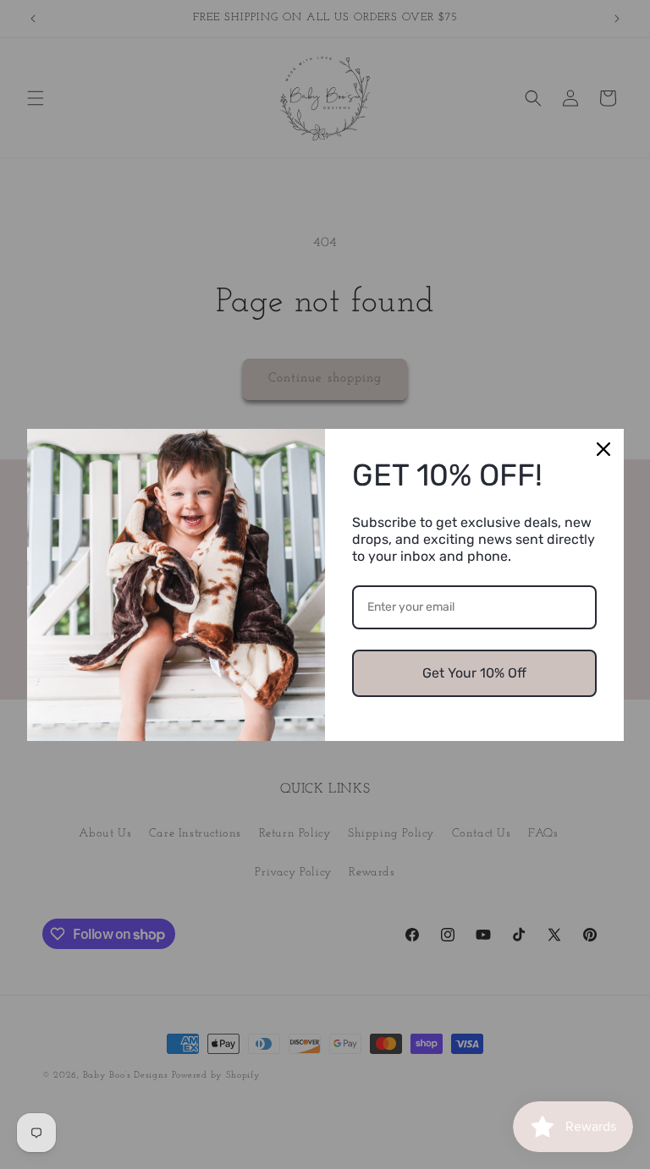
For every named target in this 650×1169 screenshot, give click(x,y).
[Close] (603, 449)
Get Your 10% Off (474, 673)
